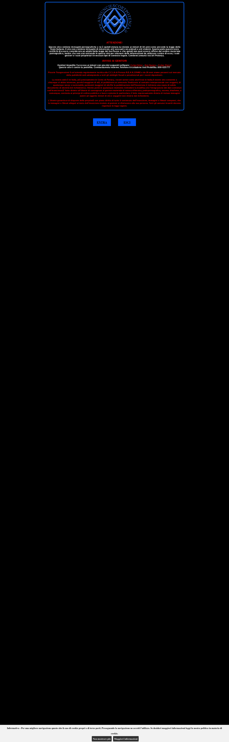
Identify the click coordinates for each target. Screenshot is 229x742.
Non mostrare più (102, 738)
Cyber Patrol (165, 65)
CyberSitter (136, 65)
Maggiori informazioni (126, 738)
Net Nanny (150, 65)
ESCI (127, 122)
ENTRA (102, 122)
